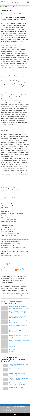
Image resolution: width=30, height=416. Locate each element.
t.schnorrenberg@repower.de (12, 233)
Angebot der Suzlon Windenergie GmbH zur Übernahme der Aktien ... (18, 383)
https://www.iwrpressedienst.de (8, 243)
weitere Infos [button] (11, 410)
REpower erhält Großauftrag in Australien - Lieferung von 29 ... (17, 388)
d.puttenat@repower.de (10, 219)
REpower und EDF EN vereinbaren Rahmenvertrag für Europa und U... (18, 374)
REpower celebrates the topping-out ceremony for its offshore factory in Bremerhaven (15, 294)
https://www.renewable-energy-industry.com (12, 255)
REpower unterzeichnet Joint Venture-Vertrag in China (18, 364)
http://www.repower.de (10, 221)
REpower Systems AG (15, 14)
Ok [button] (15, 414)
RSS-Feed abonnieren (22, 270)
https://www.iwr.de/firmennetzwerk (9, 247)
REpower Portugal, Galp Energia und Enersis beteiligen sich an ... (18, 378)
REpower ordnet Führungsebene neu (18, 369)
